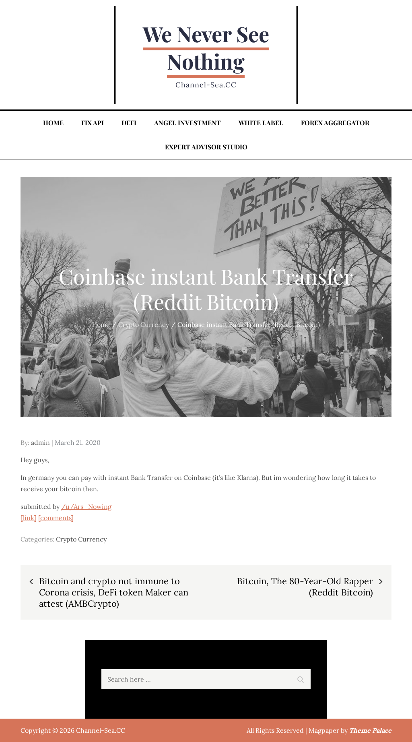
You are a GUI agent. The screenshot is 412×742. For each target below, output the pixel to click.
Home (53, 122)
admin (40, 442)
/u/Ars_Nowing (86, 506)
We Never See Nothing (206, 47)
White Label (261, 122)
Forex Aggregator (335, 122)
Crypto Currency (81, 539)
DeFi (129, 122)
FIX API (92, 122)
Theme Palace (370, 730)
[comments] (56, 518)
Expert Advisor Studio (206, 147)
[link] (29, 518)
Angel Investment (187, 122)
